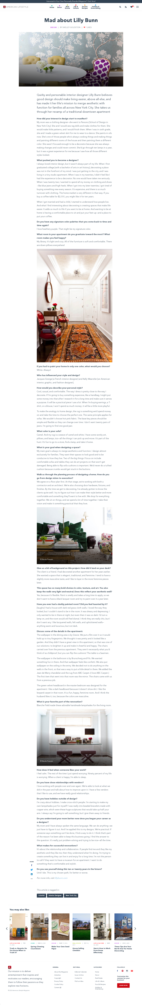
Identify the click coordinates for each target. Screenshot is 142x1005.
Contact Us (78, 978)
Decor (59, 7)
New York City (71, 895)
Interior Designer (55, 895)
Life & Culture (76, 7)
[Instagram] (127, 971)
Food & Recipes (85, 7)
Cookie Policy (58, 984)
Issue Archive (79, 975)
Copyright (57, 978)
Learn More (123, 985)
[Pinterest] (122, 971)
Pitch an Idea (79, 981)
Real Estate (67, 7)
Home (52, 7)
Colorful (41, 895)
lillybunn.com (61, 878)
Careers (57, 987)
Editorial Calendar (81, 972)
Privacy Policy (58, 981)
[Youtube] (131, 971)
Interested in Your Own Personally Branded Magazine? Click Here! (71, 1)
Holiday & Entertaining (95, 7)
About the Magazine (61, 972)
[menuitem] (52, 7)
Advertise (57, 975)
